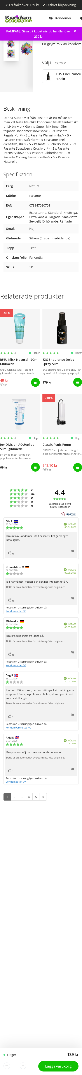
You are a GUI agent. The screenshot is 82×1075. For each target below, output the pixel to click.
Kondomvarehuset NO (18, 727)
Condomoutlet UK (16, 781)
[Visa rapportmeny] (72, 552)
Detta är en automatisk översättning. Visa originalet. (35, 587)
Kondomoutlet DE (16, 611)
